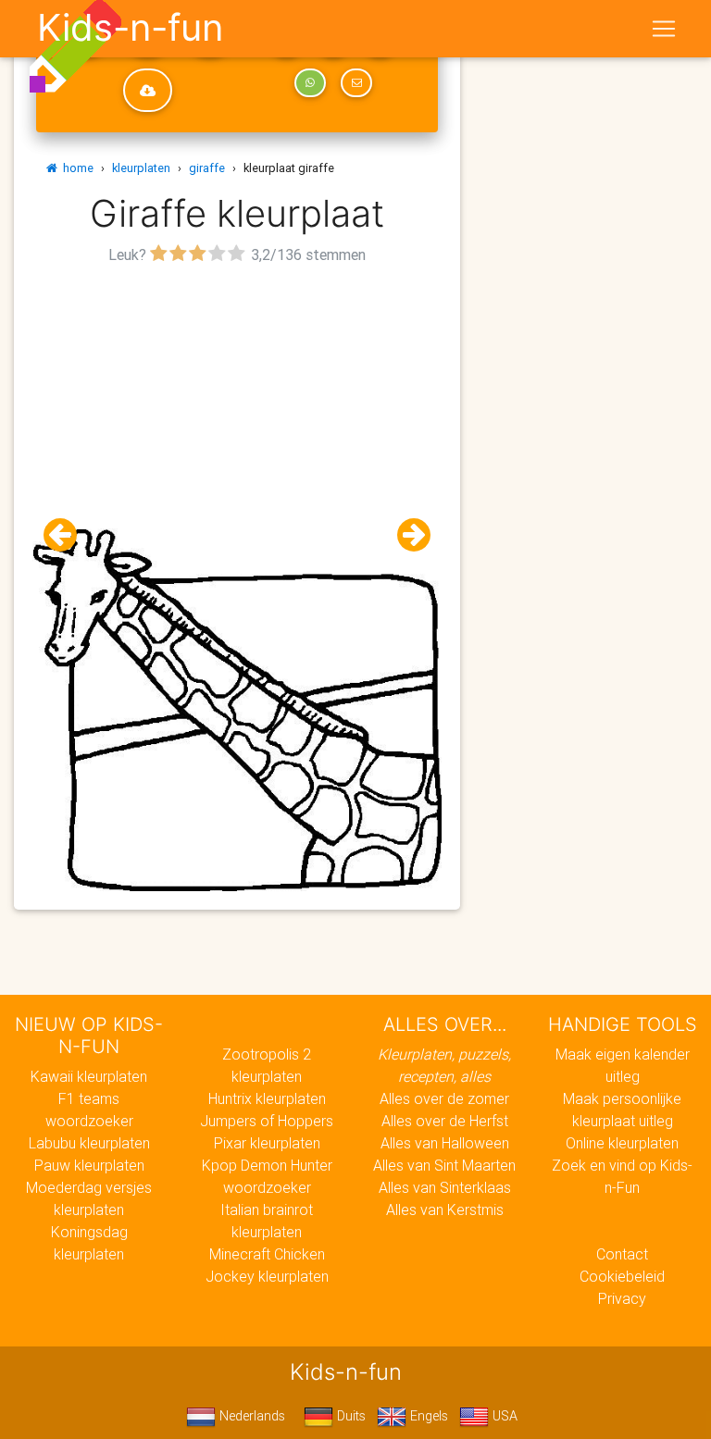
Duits (349, 1416)
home (75, 168)
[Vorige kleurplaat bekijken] (68, 535)
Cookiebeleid (622, 1276)
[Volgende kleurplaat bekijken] (406, 535)
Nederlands (250, 1416)
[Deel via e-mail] (356, 83)
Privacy (622, 1298)
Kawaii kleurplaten (89, 1076)
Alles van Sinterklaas (445, 1187)
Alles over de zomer (444, 1098)
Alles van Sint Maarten (444, 1165)
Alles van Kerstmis (445, 1209)
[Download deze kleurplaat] (147, 90)
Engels (427, 1416)
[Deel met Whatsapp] (310, 83)
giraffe (207, 168)
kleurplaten (141, 168)
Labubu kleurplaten (89, 1143)
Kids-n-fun (130, 27)
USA (503, 1416)
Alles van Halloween (444, 1143)
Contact (622, 1254)
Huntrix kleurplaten (267, 1098)
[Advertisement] (237, 398)
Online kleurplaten (622, 1143)
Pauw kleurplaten (89, 1165)
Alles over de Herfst (444, 1120)
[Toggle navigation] (664, 28)
